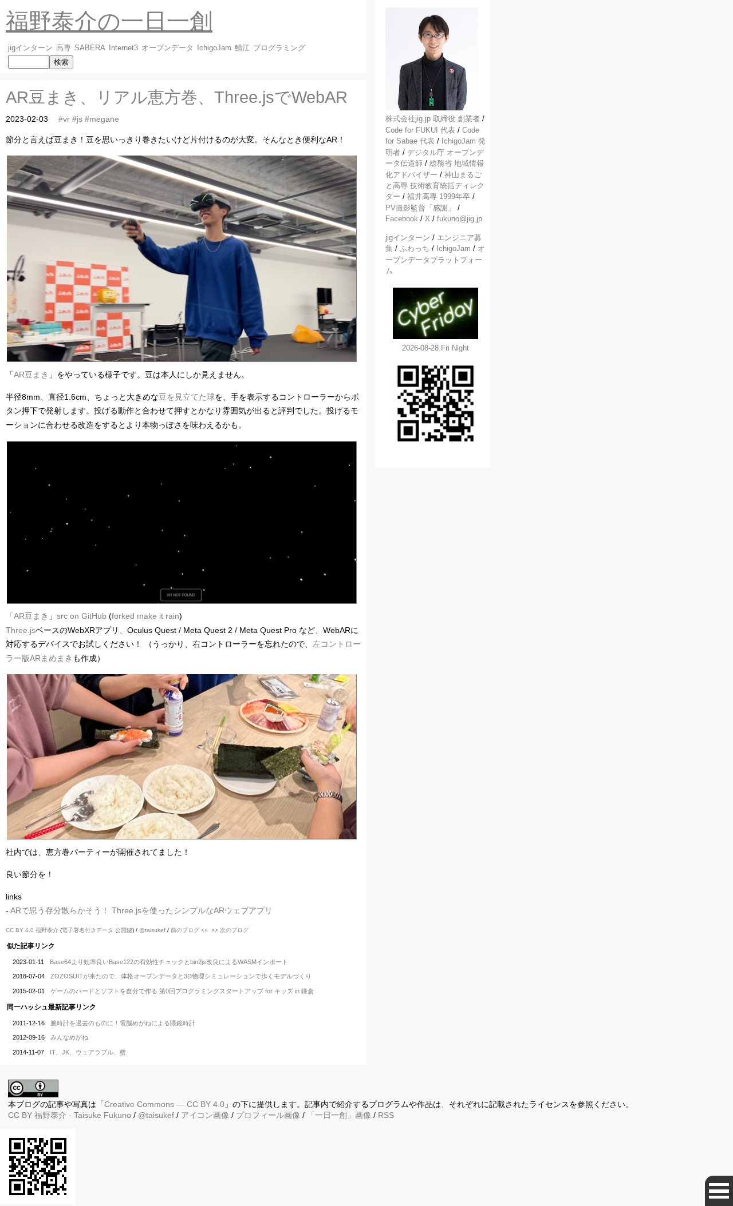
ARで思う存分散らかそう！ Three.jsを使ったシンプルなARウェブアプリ (141, 910)
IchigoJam (214, 48)
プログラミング (279, 48)
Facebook (401, 218)
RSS (386, 1115)
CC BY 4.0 (21, 930)
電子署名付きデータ (87, 930)
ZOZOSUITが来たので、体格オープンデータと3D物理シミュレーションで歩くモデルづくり (181, 976)
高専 (63, 48)
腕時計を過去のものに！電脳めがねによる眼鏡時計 (122, 1023)
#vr (64, 119)
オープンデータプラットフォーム (435, 259)
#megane (102, 119)
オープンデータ (167, 48)
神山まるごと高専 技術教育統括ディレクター (434, 185)
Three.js (21, 630)
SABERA (89, 48)
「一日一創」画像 (339, 1115)
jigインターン (30, 48)
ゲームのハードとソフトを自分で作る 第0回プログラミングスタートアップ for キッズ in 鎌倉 (182, 991)
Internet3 (123, 48)
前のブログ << (189, 930)
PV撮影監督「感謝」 (420, 208)
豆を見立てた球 (187, 396)
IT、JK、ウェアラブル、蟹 (88, 1052)
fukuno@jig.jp (459, 218)
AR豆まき (31, 374)
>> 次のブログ (230, 930)
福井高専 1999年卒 (438, 196)
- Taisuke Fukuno (82, 1115)
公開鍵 (123, 930)
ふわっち (414, 248)
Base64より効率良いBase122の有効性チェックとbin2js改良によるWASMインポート (169, 961)
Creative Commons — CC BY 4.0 (164, 1104)
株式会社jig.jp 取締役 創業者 (432, 118)
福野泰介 (47, 930)
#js (77, 119)
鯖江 (242, 48)
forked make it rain (145, 615)
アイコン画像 (205, 1115)
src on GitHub (82, 615)
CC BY (20, 1115)
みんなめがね (69, 1037)
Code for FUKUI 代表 (420, 130)
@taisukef (152, 930)
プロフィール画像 (268, 1115)
